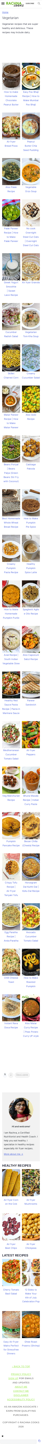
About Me (21, 1387)
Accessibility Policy (21, 1399)
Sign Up (13, 1378)
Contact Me (21, 1391)
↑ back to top (21, 1366)
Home (5, 12)
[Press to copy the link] (39, 1441)
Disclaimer (21, 1395)
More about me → (13, 1154)
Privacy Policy (21, 1374)
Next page (22, 1074)
